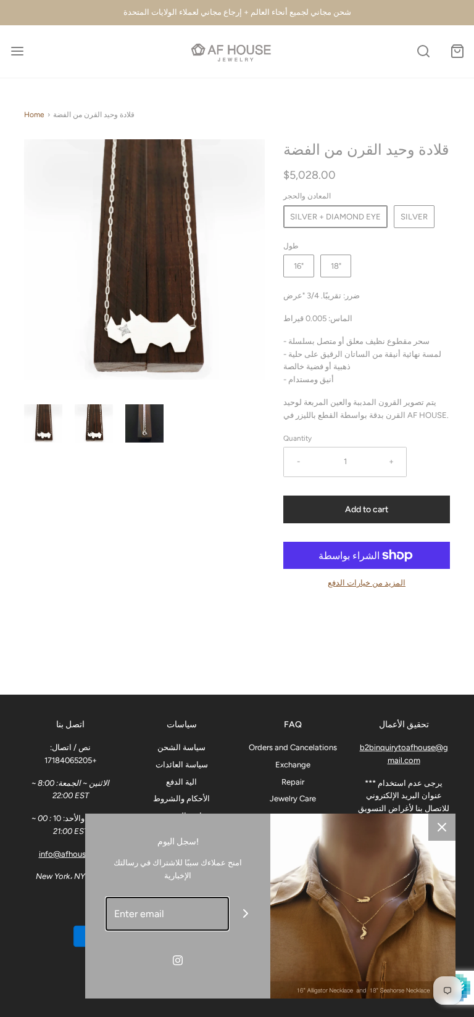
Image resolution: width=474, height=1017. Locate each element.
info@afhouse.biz (70, 854)
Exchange (292, 764)
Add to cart (366, 509)
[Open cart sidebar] (457, 51)
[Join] (246, 914)
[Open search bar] (423, 51)
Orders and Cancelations (293, 747)
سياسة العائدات (182, 764)
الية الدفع (181, 781)
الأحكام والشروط (181, 798)
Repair (292, 781)
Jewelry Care (293, 798)
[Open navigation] (17, 51)
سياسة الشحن (181, 747)
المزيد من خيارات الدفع (366, 582)
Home (34, 114)
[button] (43, 423)
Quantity (297, 438)
